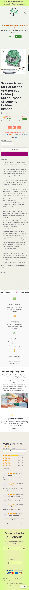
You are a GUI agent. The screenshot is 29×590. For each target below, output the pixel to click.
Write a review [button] (14, 451)
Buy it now (14, 154)
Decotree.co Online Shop (13, 578)
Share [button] (4, 272)
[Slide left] (11, 79)
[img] (12, 473)
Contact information (15, 585)
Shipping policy (20, 583)
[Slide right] (18, 79)
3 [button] (14, 523)
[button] (3, 13)
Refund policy (12, 580)
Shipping (11, 120)
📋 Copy (18, 36)
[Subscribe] (24, 548)
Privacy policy (21, 580)
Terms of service (10, 583)
